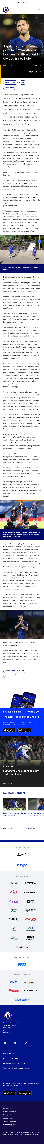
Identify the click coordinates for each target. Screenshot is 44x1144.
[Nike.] (18, 2)
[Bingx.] (26, 2)
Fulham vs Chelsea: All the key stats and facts (14, 814)
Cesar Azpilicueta (10, 82)
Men (23, 82)
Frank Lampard (9, 87)
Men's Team (7, 65)
